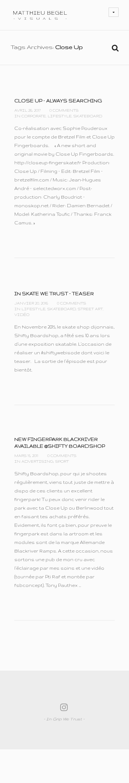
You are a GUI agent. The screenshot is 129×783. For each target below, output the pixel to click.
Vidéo (21, 314)
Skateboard (87, 116)
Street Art (90, 309)
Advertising (37, 461)
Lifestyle (60, 116)
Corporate (34, 116)
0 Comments (63, 110)
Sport (62, 461)
